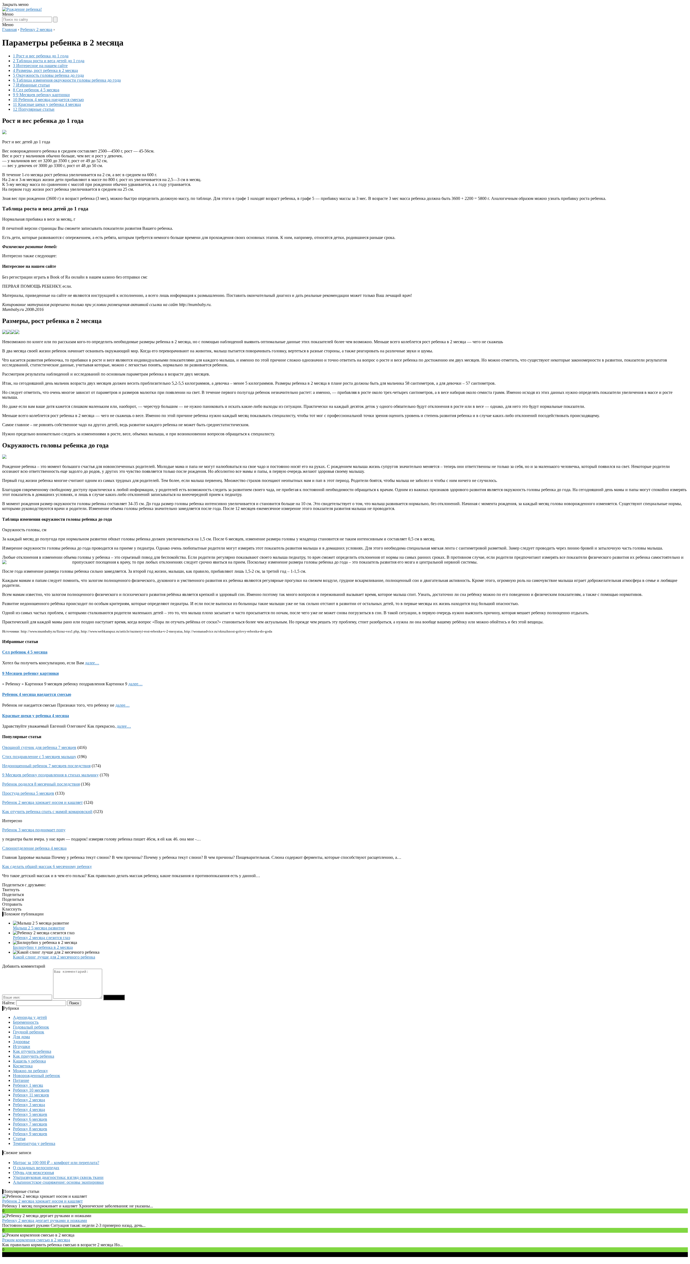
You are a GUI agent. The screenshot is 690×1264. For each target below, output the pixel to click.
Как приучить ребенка (33, 1056)
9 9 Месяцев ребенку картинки (41, 94)
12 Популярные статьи (33, 109)
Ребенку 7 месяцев (30, 1124)
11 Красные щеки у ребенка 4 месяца (47, 104)
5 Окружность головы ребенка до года (48, 75)
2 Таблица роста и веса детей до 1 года (48, 60)
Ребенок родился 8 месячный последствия (41, 784)
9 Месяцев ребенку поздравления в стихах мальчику (50, 775)
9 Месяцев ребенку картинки (30, 673)
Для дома (21, 1036)
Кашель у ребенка (29, 1061)
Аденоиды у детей (30, 1017)
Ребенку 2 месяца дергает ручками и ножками (44, 1220)
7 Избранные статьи (31, 85)
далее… (92, 663)
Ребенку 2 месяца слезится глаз (41, 937)
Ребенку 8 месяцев (30, 1129)
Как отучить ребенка (32, 1051)
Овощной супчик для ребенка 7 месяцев (39, 747)
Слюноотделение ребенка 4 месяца (34, 848)
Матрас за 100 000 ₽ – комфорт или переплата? (56, 1162)
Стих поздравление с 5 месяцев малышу (39, 756)
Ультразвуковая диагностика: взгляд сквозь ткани (58, 1177)
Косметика (23, 1066)
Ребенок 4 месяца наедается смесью (36, 694)
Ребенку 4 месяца (29, 1109)
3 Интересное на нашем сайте (40, 65)
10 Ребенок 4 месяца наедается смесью (48, 99)
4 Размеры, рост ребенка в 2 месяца (45, 70)
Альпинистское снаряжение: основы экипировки (58, 1182)
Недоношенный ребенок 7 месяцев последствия (46, 765)
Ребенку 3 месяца (29, 1104)
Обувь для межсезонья (33, 1172)
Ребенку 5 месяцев (30, 1114)
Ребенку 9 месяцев (30, 1133)
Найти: (8, 1003)
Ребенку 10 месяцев (31, 1090)
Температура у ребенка (34, 1143)
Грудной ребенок (28, 1032)
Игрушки (21, 1046)
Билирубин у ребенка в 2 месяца (43, 947)
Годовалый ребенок (31, 1027)
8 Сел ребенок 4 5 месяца (36, 90)
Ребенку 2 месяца (29, 1100)
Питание (21, 1080)
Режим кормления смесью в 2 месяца (36, 1240)
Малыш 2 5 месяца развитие (39, 928)
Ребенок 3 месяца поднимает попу (33, 830)
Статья (19, 1138)
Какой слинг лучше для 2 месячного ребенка (54, 957)
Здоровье (21, 1041)
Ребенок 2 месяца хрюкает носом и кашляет (42, 802)
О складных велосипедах (36, 1167)
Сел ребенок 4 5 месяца (24, 652)
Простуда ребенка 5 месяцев (28, 793)
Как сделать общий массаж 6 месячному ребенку (47, 866)
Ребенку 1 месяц (28, 1085)
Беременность (26, 1022)
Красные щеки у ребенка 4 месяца (35, 715)
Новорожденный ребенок (36, 1075)
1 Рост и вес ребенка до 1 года (40, 56)
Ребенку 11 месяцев (31, 1095)
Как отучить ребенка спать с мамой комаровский (47, 811)
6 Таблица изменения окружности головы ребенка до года (67, 80)
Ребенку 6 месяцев (30, 1119)
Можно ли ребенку (30, 1070)
